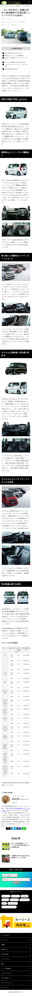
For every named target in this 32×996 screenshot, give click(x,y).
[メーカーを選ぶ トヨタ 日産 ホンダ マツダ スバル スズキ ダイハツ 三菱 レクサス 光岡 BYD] (10, 875)
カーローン (15, 896)
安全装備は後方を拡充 (11, 69)
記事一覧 (14, 802)
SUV (4, 903)
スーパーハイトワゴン (12, 22)
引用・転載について (6, 978)
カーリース (6, 896)
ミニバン (5, 899)
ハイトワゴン (12, 903)
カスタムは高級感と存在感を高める (15, 62)
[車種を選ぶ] (16, 879)
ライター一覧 (5, 959)
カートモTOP (5, 935)
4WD (3, 22)
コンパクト (14, 899)
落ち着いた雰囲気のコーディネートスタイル (16, 59)
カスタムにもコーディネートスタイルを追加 (16, 65)
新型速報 (14, 25)
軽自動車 (22, 22)
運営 (2, 963)
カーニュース (5, 25)
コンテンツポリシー (6, 973)
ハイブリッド (24, 899)
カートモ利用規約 (6, 968)
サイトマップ (5, 987)
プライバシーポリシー (7, 982)
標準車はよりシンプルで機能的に (14, 55)
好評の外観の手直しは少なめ (13, 53)
